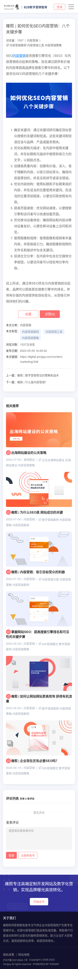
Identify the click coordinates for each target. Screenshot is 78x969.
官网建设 (29, 459)
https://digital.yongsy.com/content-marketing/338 (41, 359)
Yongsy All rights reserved (17, 964)
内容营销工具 (35, 45)
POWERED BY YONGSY (46, 964)
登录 (59, 7)
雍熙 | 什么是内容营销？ (27, 382)
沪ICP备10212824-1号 (15, 960)
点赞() (50, 314)
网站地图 (23, 954)
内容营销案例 (18, 45)
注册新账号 (28, 855)
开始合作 (39, 902)
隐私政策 (8, 954)
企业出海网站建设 (53, 460)
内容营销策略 (53, 45)
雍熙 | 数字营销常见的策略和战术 (32, 375)
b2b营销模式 (50, 644)
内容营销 (32, 40)
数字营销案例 (50, 520)
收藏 (28, 314)
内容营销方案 (50, 579)
